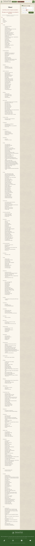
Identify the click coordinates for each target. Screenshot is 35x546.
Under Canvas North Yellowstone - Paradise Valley (12, 460)
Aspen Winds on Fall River (8, 387)
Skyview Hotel (7, 126)
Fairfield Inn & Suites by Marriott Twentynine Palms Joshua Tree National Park (11, 273)
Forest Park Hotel (7, 260)
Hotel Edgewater (7, 285)
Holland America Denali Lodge (9, 156)
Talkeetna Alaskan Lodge (8, 165)
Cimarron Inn (6, 131)
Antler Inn (6, 221)
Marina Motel (7, 290)
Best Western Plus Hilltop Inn (9, 410)
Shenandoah (5, 414)
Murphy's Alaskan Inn (8, 291)
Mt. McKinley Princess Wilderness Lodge (10, 161)
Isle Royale (4, 253)
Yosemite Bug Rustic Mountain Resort (10, 499)
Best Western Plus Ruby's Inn (9, 102)
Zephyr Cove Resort (7, 317)
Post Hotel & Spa (7, 87)
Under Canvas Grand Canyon (9, 207)
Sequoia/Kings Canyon (6, 392)
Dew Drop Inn (7, 362)
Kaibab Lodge (7, 206)
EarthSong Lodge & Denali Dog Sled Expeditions (11, 153)
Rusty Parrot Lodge (7, 233)
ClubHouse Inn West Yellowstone (9, 446)
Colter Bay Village (7, 223)
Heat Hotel (6, 304)
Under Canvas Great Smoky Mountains (10, 249)
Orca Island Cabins (7, 292)
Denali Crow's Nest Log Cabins (9, 147)
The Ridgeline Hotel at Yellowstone (10, 458)
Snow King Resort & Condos (9, 235)
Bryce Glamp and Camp (8, 106)
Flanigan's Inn (7, 513)
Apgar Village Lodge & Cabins (9, 173)
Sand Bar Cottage (7, 43)
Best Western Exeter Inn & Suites (9, 394)
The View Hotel (7, 330)
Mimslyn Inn (6, 424)
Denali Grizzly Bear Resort (8, 149)
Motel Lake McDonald (8, 188)
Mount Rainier (5, 334)
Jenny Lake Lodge (7, 230)
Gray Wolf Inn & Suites (8, 449)
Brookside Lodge (7, 245)
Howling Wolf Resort (8, 287)
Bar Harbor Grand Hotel (8, 29)
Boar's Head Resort (7, 416)
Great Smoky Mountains (6, 243)
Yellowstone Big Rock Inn (8, 462)
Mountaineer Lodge (7, 86)
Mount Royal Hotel (7, 85)
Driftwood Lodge (7, 511)
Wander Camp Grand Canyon (9, 208)
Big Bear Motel (7, 443)
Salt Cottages (7, 42)
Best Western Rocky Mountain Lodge (10, 175)
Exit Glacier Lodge (7, 282)
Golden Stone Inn (7, 448)
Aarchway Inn (7, 52)
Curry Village (7, 480)
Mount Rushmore (5, 342)
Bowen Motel (7, 55)
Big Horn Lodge (7, 54)
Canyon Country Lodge (8, 214)
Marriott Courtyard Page (8, 312)
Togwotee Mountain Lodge (8, 240)
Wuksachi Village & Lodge (8, 405)
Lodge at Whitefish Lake (8, 186)
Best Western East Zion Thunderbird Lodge (11, 509)
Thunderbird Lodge (7, 119)
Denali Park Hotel (7, 150)
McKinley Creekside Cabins (8, 160)
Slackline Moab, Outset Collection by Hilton (11, 59)
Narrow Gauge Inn (7, 488)
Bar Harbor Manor (7, 31)
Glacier (4, 172)
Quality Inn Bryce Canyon (8, 110)
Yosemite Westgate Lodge (8, 503)
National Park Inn (7, 337)
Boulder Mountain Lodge (8, 213)
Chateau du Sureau (7, 479)
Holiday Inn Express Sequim (9, 364)
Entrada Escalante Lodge (8, 215)
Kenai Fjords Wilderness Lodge (9, 289)
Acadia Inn (6, 27)
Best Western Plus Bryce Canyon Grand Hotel (11, 101)
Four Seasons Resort (8, 227)
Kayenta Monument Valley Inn (9, 329)
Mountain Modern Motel (8, 231)
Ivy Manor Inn (7, 38)
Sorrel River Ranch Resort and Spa (9, 60)
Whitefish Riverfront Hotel (8, 197)
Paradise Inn (6, 339)
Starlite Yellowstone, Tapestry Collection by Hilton (12, 456)
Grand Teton (5, 219)
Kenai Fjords (5, 280)
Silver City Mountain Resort (8, 404)
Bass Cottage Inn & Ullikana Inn (9, 32)
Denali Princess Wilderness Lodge (9, 152)
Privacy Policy (5, 21)
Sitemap (4, 22)
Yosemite (4, 473)
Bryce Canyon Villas (7, 104)
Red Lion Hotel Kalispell (8, 191)
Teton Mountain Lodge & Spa (9, 237)
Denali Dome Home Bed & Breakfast (10, 148)
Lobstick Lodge (7, 263)
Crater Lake (4, 129)
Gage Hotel (6, 96)
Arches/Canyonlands (6, 50)
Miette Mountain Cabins (8, 265)
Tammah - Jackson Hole (8, 236)
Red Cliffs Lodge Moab (8, 58)
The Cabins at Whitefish (8, 194)
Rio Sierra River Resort (8, 403)
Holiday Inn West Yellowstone (9, 453)
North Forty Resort (7, 189)
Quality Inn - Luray (7, 425)
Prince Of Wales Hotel (8, 434)
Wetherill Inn (6, 331)
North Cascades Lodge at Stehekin (9, 357)
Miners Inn (6, 487)
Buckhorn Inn (6, 246)
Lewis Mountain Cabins (8, 423)
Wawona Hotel (7, 497)
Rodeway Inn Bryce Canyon (8, 111)
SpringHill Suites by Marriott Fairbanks (10, 164)
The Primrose (7, 46)
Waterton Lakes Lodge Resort (9, 436)
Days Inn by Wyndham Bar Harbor (9, 34)
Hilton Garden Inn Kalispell (8, 183)
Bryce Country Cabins (8, 105)
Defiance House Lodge (8, 310)
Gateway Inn (6, 388)
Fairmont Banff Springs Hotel (9, 79)
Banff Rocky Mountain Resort (9, 75)
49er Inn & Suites (7, 220)
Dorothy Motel (7, 77)
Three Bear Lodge (7, 459)
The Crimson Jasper (7, 267)
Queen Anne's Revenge (8, 41)
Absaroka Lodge (7, 440)
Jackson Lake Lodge (7, 229)
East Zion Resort (7, 512)
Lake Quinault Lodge (8, 366)
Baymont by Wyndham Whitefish (9, 174)
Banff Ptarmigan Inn (7, 74)
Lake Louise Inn (7, 83)
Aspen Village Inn (7, 431)
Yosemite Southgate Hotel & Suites (10, 501)
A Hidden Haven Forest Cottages (9, 361)
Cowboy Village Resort (8, 224)
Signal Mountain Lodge (8, 234)
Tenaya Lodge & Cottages (8, 495)
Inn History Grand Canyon (8, 205)
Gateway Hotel (7, 283)
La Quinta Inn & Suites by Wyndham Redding (11, 411)
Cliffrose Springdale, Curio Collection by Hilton (11, 510)
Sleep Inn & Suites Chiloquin (9, 133)
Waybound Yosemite (8, 498)
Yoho (4, 468)
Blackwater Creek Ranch (8, 444)
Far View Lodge (7, 322)
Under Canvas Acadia (8, 47)
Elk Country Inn (7, 225)
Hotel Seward (7, 286)
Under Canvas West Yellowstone (9, 461)
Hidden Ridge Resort (8, 82)
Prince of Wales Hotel (8, 190)
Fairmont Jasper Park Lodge (9, 259)
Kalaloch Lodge (7, 365)
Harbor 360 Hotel (7, 284)
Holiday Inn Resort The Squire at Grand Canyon (11, 204)
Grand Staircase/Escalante (6, 212)
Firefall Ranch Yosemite (8, 482)
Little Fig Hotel (7, 39)
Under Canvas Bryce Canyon (9, 113)
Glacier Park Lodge (7, 180)
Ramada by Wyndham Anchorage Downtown (11, 162)
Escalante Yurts (7, 216)
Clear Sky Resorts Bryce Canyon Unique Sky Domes (12, 109)
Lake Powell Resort (7, 311)
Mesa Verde (4, 320)
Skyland (6, 427)
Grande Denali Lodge (8, 154)
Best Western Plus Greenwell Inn (9, 53)
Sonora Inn (6, 494)
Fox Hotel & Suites (7, 81)
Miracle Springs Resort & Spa (9, 277)
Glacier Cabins (7, 178)
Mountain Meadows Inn (8, 336)
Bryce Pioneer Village (8, 107)
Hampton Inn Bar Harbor (8, 35)
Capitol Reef (5, 122)
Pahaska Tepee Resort (8, 454)
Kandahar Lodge (7, 185)
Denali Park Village (7, 151)
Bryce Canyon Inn (7, 103)
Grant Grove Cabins (7, 399)
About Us (4, 20)
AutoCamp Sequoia (7, 393)
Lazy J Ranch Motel (7, 402)
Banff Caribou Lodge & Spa (9, 72)
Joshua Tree (4, 270)
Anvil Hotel (6, 222)
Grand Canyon (5, 200)
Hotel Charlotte (7, 484)
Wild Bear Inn (7, 250)
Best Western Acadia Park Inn (9, 33)
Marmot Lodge (7, 264)
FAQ (3, 19)
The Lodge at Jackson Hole (8, 238)
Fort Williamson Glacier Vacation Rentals (10, 177)
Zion (3, 506)
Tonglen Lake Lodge (8, 167)
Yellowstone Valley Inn (8, 465)
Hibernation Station (7, 451)
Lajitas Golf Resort (7, 97)
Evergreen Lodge (7, 481)
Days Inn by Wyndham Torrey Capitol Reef (11, 125)
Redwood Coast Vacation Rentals (9, 382)
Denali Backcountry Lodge (8, 145)
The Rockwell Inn (7, 239)
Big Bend (4, 92)
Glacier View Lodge (7, 261)
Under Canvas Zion (7, 523)
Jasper (4, 257)
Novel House (7, 518)
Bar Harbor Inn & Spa (8, 30)
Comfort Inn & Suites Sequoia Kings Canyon (11, 397)
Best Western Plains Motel (8, 67)
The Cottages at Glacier (8, 195)
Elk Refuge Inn (7, 226)
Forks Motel (6, 363)
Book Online (14, 1)
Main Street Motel (7, 40)
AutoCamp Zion (7, 508)
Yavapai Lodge (7, 209)
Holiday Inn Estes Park (8, 389)
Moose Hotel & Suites (8, 84)
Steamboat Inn (7, 134)
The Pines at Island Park (8, 457)
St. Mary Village (7, 193)
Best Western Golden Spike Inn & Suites (10, 345)
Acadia (4, 24)
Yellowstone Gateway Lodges (9, 463)
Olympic (4, 360)
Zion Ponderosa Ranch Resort (9, 524)
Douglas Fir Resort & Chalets (9, 78)
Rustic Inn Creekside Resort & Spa (9, 232)
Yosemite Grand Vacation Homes (9, 500)
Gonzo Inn (6, 56)
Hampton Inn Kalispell (8, 182)
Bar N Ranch (6, 441)
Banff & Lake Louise (6, 71)
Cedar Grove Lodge (7, 396)
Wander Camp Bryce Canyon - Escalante (10, 114)
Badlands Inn (7, 66)
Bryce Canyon (5, 100)
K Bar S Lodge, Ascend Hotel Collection (10, 347)
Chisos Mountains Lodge (8, 95)
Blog (3, 18)
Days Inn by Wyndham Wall (8, 68)
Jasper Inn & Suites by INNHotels (9, 262)
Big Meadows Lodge (8, 415)
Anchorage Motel (7, 28)
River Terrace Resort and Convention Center (11, 247)
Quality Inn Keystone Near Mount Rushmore (11, 349)
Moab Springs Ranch (8, 57)
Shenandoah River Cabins (8, 426)
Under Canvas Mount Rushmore (9, 352)
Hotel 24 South (7, 421)
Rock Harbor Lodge (7, 254)
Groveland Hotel (7, 483)
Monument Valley (5, 326)
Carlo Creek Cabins (7, 144)
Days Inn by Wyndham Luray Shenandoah (10, 417)
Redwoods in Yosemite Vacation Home (10, 490)
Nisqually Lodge (7, 338)
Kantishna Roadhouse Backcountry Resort (10, 157)
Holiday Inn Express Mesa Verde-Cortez (10, 323)
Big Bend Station (7, 93)
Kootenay (4, 297)
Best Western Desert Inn (8, 442)
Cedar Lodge (7, 478)
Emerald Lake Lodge (8, 470)
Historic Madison (7, 452)
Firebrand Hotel (7, 176)
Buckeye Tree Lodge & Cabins (9, 395)
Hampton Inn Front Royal (8, 420)
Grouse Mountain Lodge (8, 181)
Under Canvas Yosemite (8, 496)
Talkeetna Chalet (7, 166)
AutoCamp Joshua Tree (8, 272)
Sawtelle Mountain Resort (8, 455)
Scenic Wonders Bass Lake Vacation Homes (11, 492)
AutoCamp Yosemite (7, 476)
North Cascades (5, 355)
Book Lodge (31, 12)
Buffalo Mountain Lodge (8, 76)
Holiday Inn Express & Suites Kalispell (10, 184)
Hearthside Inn (7, 36)
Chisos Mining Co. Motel (8, 94)
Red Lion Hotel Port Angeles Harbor (10, 373)
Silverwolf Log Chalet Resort (9, 192)
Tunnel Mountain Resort (8, 89)
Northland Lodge (7, 433)
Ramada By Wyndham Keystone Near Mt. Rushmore (12, 350)
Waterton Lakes (5, 430)
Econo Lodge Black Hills (8, 346)
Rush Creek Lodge (7, 491)
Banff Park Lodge (7, 73)
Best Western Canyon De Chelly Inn (10, 118)
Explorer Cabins (7, 447)
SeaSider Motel (7, 44)
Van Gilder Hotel (7, 294)
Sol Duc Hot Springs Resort (8, 374)
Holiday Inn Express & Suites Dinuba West (10, 400)
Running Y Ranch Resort (8, 132)
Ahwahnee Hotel (7, 475)
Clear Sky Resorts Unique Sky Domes (10, 202)
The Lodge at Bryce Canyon (9, 112)
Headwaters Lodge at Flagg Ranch (9, 228)
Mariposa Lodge (7, 486)
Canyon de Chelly (5, 117)
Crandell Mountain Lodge (8, 432)
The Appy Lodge (7, 248)
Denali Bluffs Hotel (7, 146)
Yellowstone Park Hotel (8, 464)
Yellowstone (5, 439)
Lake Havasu (5, 302)
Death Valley (5, 137)
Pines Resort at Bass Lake (8, 489)
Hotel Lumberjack (7, 485)
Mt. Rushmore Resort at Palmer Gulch (10, 348)
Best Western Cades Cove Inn (9, 244)
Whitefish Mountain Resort (8, 196)
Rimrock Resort (7, 88)
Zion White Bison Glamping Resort (9, 525)
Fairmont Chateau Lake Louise (9, 80)
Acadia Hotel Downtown (8, 26)
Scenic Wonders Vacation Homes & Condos (11, 493)
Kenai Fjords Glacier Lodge (8, 288)
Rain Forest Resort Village (8, 372)
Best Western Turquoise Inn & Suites (10, 321)
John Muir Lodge (7, 401)
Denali (4, 142)
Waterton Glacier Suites (8, 435)
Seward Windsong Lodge (8, 293)
